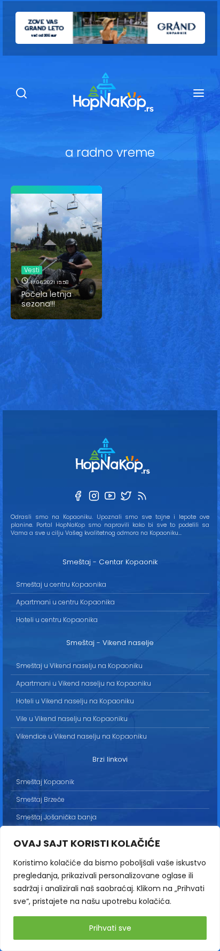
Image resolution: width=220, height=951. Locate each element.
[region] (110, 888)
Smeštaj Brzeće (40, 799)
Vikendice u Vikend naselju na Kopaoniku (81, 736)
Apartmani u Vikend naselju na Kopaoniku (83, 683)
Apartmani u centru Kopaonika (65, 602)
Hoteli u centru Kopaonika (57, 619)
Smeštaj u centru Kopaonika (61, 584)
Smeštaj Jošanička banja (56, 817)
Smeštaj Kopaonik (45, 781)
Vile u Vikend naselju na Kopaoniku (72, 718)
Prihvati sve (110, 928)
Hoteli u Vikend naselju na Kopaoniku (75, 700)
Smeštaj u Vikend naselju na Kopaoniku (79, 665)
